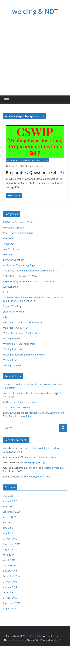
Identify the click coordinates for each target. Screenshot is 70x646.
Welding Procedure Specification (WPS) (24, 354)
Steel (5, 292)
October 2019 (10, 538)
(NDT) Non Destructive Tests (18, 222)
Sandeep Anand (35, 166)
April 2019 (8, 554)
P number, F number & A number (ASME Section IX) (30, 270)
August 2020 (9, 517)
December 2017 (11, 592)
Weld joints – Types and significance (22, 322)
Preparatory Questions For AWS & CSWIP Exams (27, 160)
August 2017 (9, 608)
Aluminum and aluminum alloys (38, 457)
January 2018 (10, 587)
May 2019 (8, 549)
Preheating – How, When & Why (20, 275)
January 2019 (10, 570)
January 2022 (10, 501)
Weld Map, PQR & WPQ (15, 327)
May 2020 (8, 533)
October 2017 (10, 597)
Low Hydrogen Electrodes (38, 476)
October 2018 (10, 581)
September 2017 (12, 603)
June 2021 (8, 506)
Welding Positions (12, 349)
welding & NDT (35, 11)
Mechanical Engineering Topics (20, 265)
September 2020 (12, 511)
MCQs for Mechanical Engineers (20, 402)
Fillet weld (8, 238)
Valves (6, 317)
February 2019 (10, 565)
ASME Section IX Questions (17, 407)
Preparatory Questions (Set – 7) (35, 172)
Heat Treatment (11, 249)
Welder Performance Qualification (21, 333)
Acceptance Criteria (13, 227)
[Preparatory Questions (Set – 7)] (35, 141)
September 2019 (12, 544)
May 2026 (8, 495)
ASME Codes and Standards (18, 232)
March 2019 (9, 560)
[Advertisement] (35, 58)
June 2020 (8, 527)
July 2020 (7, 522)
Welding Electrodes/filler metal (19, 343)
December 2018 (11, 576)
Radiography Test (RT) (35, 462)
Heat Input (8, 243)
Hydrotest (8, 254)
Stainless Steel (10, 286)
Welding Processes (13, 360)
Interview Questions (13, 259)
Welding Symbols (12, 365)
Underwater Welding (14, 311)
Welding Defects (11, 338)
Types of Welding (12, 306)
